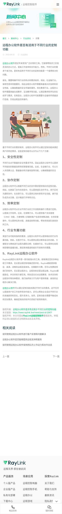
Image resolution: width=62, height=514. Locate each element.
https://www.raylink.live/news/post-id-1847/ (32, 312)
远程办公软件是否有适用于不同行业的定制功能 (34, 309)
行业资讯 (24, 55)
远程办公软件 (9, 63)
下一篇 (56, 356)
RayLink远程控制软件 (33, 315)
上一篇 (6, 356)
